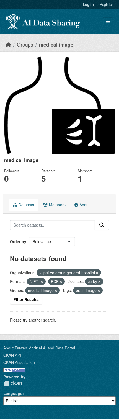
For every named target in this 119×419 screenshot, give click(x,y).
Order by (18, 241)
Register (106, 4)
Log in (88, 4)
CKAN (12, 383)
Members (57, 204)
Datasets (25, 204)
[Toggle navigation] (107, 21)
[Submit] (102, 225)
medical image (56, 44)
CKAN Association (19, 362)
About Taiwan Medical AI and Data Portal (39, 348)
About (84, 204)
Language (12, 393)
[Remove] (97, 273)
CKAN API (12, 355)
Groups (25, 44)
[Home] (8, 44)
